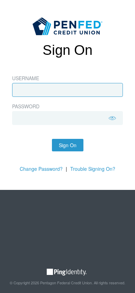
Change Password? (41, 168)
